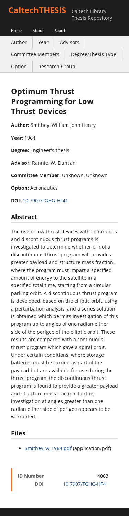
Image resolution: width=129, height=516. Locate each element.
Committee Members (35, 54)
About (38, 30)
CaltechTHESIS (37, 10)
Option (19, 66)
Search (60, 30)
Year (43, 42)
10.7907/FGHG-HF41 (45, 200)
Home (16, 30)
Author (19, 42)
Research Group (56, 66)
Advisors (69, 42)
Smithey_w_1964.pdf (48, 448)
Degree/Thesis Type (93, 54)
